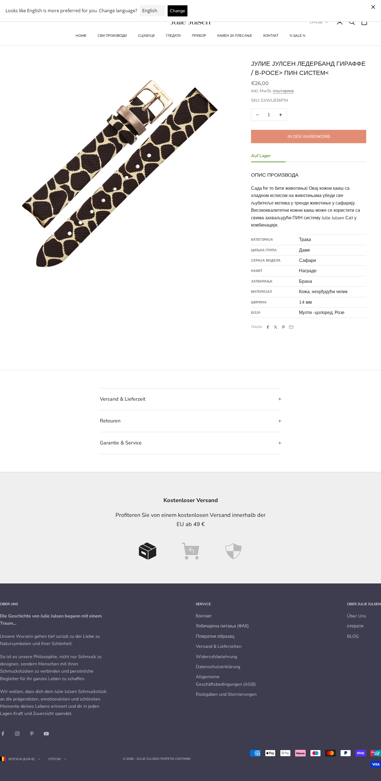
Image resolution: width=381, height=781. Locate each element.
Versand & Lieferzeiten (219, 646)
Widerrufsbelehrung (216, 657)
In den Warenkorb (309, 136)
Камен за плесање (234, 35)
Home (81, 35)
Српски (316, 22)
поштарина (283, 91)
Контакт (270, 35)
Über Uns (356, 616)
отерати (355, 626)
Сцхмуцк (146, 35)
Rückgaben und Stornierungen (226, 694)
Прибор (199, 35)
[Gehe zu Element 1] (147, 551)
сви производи (112, 35)
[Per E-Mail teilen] (291, 327)
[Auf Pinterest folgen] (32, 733)
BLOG (353, 636)
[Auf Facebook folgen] (3, 733)
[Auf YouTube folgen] (46, 733)
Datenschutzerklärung (218, 667)
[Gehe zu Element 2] (190, 551)
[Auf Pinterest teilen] (283, 327)
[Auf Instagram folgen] (17, 733)
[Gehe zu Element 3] (233, 551)
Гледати (173, 35)
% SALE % (297, 35)
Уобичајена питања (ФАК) (222, 626)
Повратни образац (215, 636)
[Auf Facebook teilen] (268, 327)
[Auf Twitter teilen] (275, 327)
